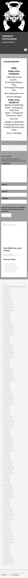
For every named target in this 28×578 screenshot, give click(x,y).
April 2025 (7, 320)
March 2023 (7, 368)
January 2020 (8, 442)
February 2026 (8, 300)
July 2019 (6, 453)
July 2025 (6, 314)
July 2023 (6, 360)
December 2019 (9, 444)
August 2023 (8, 358)
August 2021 (7, 405)
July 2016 (6, 523)
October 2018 (8, 471)
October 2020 (8, 424)
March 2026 (7, 298)
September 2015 (9, 542)
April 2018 (7, 482)
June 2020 (7, 432)
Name (4, 184)
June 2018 (7, 478)
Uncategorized (8, 137)
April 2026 (7, 296)
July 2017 (6, 500)
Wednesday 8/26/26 (11, 268)
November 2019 (9, 445)
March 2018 (7, 484)
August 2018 (7, 475)
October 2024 (8, 331)
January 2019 (8, 465)
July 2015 (6, 546)
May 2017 (7, 504)
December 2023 (9, 351)
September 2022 (9, 380)
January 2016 (8, 534)
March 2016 (7, 531)
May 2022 (7, 387)
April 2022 (7, 389)
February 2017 (8, 509)
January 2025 (8, 325)
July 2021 (6, 407)
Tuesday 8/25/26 (10, 270)
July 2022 (6, 384)
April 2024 (7, 343)
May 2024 (7, 341)
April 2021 (7, 413)
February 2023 (8, 370)
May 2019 (7, 457)
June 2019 (7, 455)
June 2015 (7, 548)
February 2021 (8, 416)
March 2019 (7, 461)
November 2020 (9, 422)
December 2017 (9, 490)
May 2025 (7, 318)
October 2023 (8, 355)
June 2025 (7, 316)
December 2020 (9, 420)
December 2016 (9, 513)
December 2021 (8, 397)
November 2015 (9, 538)
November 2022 (9, 376)
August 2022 (8, 382)
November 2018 (9, 469)
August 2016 (7, 521)
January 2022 (8, 395)
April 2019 (7, 459)
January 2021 (8, 418)
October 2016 (8, 517)
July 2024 (6, 337)
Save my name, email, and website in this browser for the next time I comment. (13, 209)
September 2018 (9, 473)
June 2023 (7, 362)
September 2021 (9, 403)
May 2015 (6, 550)
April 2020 (7, 436)
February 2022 (8, 393)
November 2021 (9, 399)
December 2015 (8, 536)
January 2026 (8, 302)
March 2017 (7, 507)
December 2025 (9, 304)
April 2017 (7, 505)
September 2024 (9, 333)
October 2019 (8, 447)
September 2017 (9, 496)
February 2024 (8, 347)
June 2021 (7, 409)
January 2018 (8, 488)
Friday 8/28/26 (9, 264)
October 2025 (8, 308)
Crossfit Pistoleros (9, 37)
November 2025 (9, 306)
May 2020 (7, 434)
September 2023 (9, 356)
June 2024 (7, 339)
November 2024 (9, 329)
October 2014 (8, 564)
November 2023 (9, 353)
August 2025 (8, 312)
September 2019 (9, 449)
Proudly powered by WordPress (11, 573)
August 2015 (7, 544)
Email (5, 191)
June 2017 (7, 502)
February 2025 (8, 324)
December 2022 (9, 374)
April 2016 (7, 529)
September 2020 (9, 426)
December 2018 (9, 467)
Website (5, 198)
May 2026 (7, 295)
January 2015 (8, 558)
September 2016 (9, 519)
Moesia (8, 575)
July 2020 (6, 430)
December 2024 (9, 327)
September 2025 (9, 310)
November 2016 (9, 515)
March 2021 (7, 415)
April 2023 (7, 366)
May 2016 (7, 527)
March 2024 (7, 345)
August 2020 (8, 428)
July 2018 (6, 476)
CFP (14, 64)
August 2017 (7, 498)
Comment (6, 163)
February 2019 (8, 463)
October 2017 (8, 494)
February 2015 (8, 556)
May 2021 (6, 411)
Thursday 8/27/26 (11, 266)
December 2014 (9, 560)
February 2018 (8, 486)
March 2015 (7, 554)
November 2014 (9, 562)
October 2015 (8, 540)
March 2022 (7, 391)
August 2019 (7, 451)
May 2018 (7, 480)
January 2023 (8, 372)
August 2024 (8, 335)
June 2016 (7, 525)
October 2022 (8, 378)
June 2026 (7, 293)
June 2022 (7, 385)
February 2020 (8, 440)
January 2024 (8, 349)
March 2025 (7, 322)
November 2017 (9, 492)
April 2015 (7, 552)
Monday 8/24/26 (10, 271)
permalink (15, 137)
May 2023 (7, 364)
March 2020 (7, 438)
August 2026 (8, 289)
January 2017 (8, 511)
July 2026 (6, 291)
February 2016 (8, 533)
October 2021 (8, 401)
